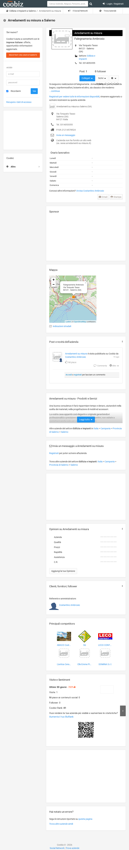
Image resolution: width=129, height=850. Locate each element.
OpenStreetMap (80, 321)
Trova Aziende (109, 11)
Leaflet (68, 321)
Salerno (64, 432)
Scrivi (101, 78)
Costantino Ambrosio (75, 357)
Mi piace (72, 362)
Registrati (54, 453)
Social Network (57, 848)
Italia (96, 428)
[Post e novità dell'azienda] (122, 342)
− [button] (54, 284)
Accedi (69, 374)
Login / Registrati (114, 4)
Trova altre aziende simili (61, 824)
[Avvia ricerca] (91, 4)
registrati (78, 374)
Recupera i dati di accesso (18, 102)
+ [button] (54, 280)
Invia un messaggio (65, 135)
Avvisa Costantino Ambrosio (90, 191)
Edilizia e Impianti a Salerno (22, 11)
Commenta (102, 366)
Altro (114, 366)
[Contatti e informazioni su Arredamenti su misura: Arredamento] (57, 357)
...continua (54, 91)
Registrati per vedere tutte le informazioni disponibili (74, 96)
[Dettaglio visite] (123, 711)
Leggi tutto (84, 419)
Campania (106, 428)
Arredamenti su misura (88, 33)
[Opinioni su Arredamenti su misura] (122, 529)
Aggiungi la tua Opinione (63, 571)
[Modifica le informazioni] (114, 78)
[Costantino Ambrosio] (61, 359)
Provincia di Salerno (59, 465)
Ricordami (16, 91)
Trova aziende (72, 848)
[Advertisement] (23, 130)
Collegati (86, 78)
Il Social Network (80, 11)
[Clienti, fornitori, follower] (122, 586)
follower (100, 71)
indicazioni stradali (62, 326)
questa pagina (85, 819)
